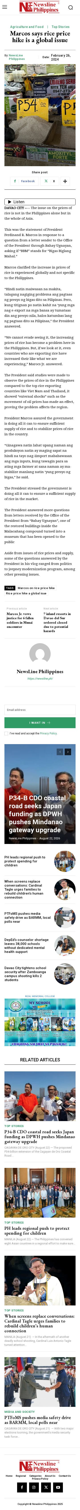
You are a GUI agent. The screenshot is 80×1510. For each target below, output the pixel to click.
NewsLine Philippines (17, 57)
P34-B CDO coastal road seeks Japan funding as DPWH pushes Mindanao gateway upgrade (37, 814)
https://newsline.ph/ (40, 678)
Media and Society (19, 1411)
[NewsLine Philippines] (40, 653)
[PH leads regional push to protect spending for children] (65, 861)
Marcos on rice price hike (36, 588)
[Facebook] (22, 1487)
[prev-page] (60, 752)
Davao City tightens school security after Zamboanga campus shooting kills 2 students (25, 974)
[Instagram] (34, 1487)
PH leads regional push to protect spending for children (24, 861)
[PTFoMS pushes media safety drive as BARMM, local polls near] (65, 917)
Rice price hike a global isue (26, 593)
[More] (65, 181)
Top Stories (61, 27)
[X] (46, 1487)
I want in (37, 722)
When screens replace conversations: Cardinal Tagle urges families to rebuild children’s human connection (23, 889)
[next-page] (68, 752)
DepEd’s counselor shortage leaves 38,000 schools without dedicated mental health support (26, 946)
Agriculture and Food (27, 27)
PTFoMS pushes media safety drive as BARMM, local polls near (27, 918)
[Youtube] (58, 1487)
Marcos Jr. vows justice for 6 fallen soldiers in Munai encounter (20, 620)
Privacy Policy (48, 733)
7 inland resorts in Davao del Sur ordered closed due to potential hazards (57, 622)
